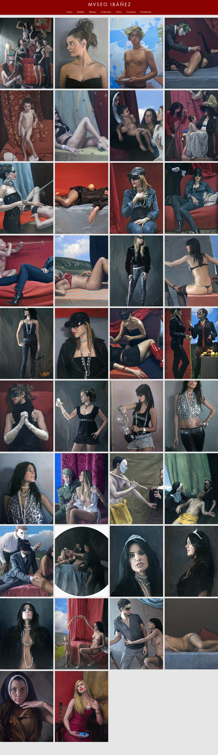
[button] (92, 12)
